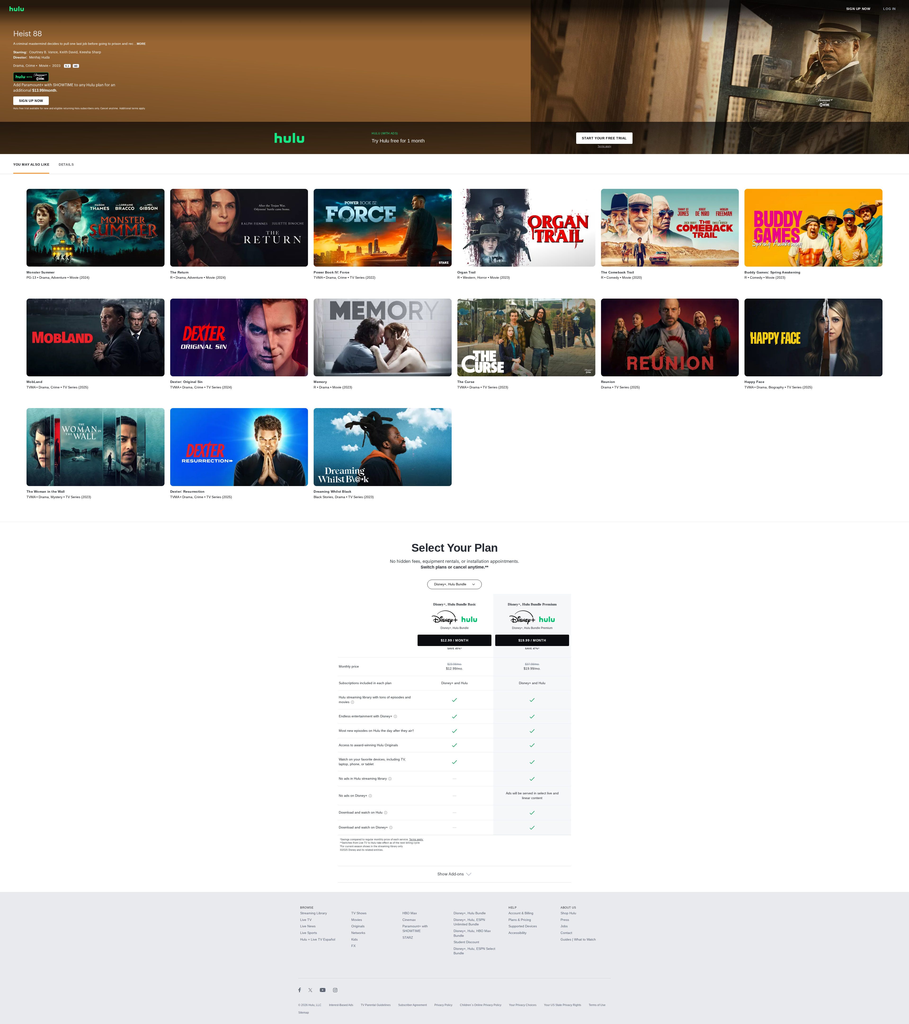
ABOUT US (568, 907)
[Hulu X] (314, 989)
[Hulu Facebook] (303, 989)
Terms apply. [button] (416, 839)
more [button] (141, 44)
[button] (31, 163)
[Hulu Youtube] (326, 989)
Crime (30, 66)
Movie (43, 66)
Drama (18, 66)
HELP (512, 907)
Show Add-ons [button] (450, 874)
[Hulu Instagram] (335, 989)
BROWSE (307, 907)
